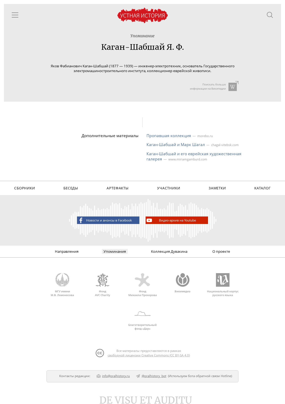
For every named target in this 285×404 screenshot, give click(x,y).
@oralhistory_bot (154, 376)
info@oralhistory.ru (116, 376)
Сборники (24, 188)
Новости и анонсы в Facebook (109, 220)
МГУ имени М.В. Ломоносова (62, 293)
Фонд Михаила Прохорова (142, 293)
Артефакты (118, 188)
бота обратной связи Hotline (209, 376)
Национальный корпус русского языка (222, 293)
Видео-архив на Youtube (177, 220)
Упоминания (114, 251)
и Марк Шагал (175, 144)
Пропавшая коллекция (168, 135)
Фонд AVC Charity (102, 293)
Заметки (217, 188)
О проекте (221, 251)
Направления (66, 251)
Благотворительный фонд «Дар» (142, 326)
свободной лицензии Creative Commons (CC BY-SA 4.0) (149, 355)
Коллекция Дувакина (169, 251)
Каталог (262, 188)
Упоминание (142, 36)
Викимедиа (182, 291)
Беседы (70, 188)
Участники (168, 188)
